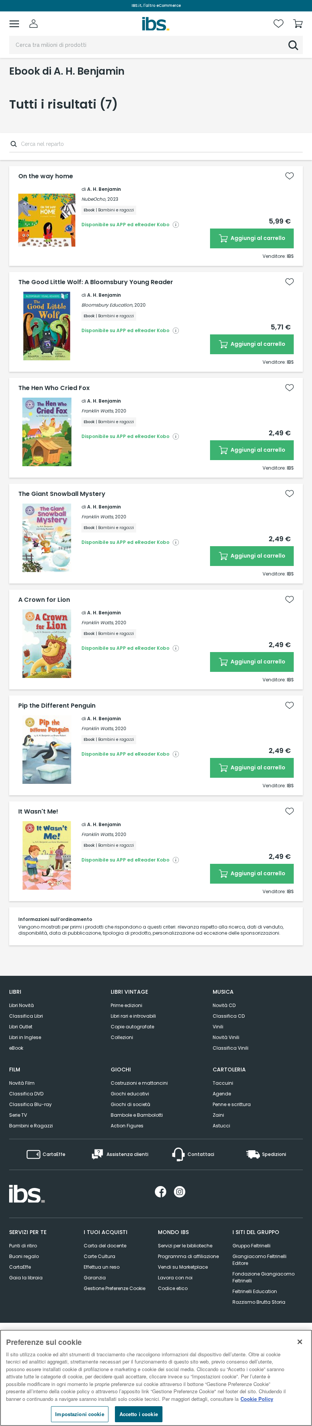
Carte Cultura (99, 1256)
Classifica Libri (26, 1016)
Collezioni (122, 1037)
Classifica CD (229, 1016)
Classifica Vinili (230, 1048)
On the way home (45, 176)
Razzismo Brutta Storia (258, 1302)
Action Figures (127, 1125)
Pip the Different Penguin (57, 706)
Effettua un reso (101, 1267)
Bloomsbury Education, (107, 305)
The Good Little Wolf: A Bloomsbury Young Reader (95, 282)
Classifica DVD (26, 1093)
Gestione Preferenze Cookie (114, 1288)
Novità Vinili (226, 1037)
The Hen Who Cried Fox (54, 388)
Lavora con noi (175, 1277)
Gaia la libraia (26, 1277)
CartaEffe (20, 1267)
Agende (222, 1093)
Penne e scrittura (232, 1104)
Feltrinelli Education (254, 1291)
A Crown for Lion (44, 600)
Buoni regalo (24, 1256)
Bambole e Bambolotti (137, 1115)
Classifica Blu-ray (30, 1104)
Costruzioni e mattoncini (139, 1083)
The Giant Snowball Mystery (61, 494)
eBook (16, 1048)
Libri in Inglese (25, 1037)
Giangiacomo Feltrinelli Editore (259, 1259)
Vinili (218, 1026)
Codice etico (173, 1288)
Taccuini (223, 1083)
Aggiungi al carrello (257, 238)
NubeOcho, (93, 199)
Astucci (221, 1125)
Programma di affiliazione (188, 1256)
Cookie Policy (256, 1398)
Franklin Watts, (97, 411)
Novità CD (224, 1005)
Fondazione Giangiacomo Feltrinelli (263, 1277)
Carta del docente (105, 1245)
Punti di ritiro (23, 1245)
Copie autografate (132, 1026)
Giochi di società (130, 1104)
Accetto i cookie (138, 1414)
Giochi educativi (130, 1093)
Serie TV (18, 1115)
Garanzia (95, 1277)
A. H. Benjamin (104, 189)
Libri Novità (21, 1005)
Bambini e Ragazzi (31, 1125)
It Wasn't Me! (38, 811)
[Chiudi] (299, 1341)
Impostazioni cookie (79, 1414)
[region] (156, 1378)
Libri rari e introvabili (133, 1016)
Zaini (218, 1115)
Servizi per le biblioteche (185, 1245)
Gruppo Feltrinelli (251, 1245)
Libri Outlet (20, 1026)
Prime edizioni (126, 1005)
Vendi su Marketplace (183, 1267)
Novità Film (22, 1083)
